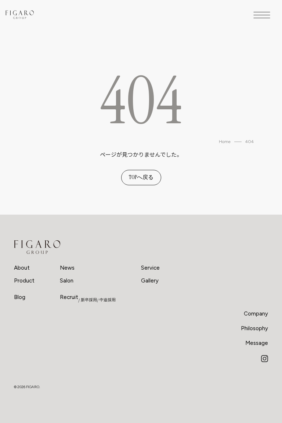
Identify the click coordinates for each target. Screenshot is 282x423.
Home (225, 141)
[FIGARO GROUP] (37, 247)
